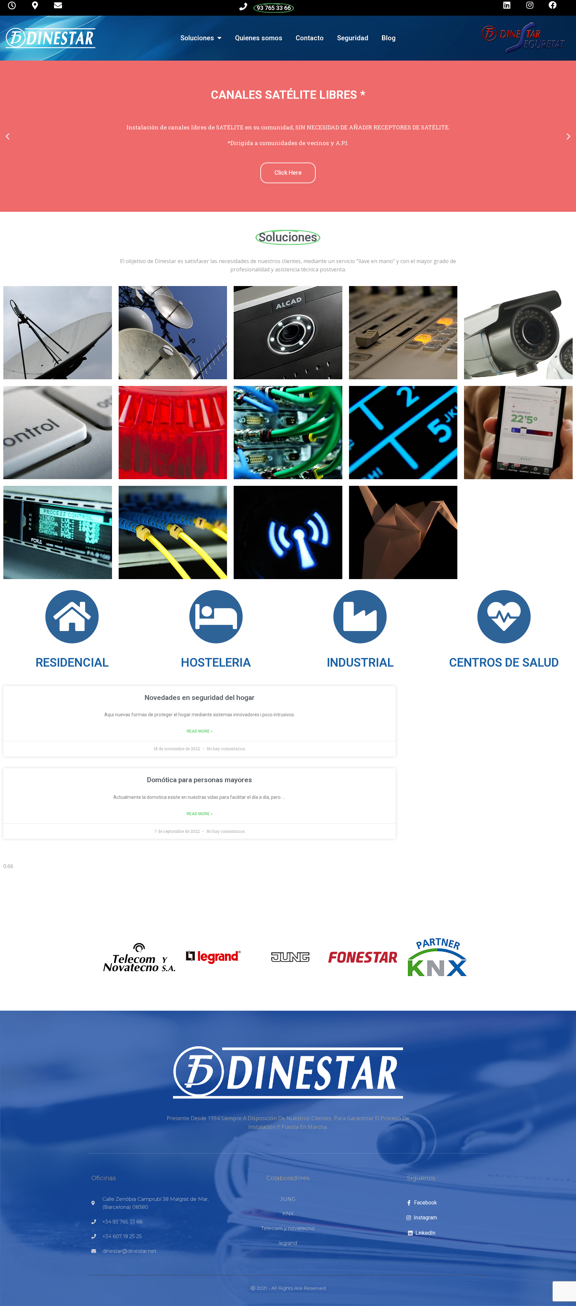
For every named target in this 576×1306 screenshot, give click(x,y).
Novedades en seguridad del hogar (200, 698)
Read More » (200, 731)
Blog (389, 38)
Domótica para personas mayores (199, 780)
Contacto (310, 38)
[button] (7, 136)
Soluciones (197, 38)
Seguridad (352, 38)
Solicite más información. (288, 209)
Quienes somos (258, 38)
